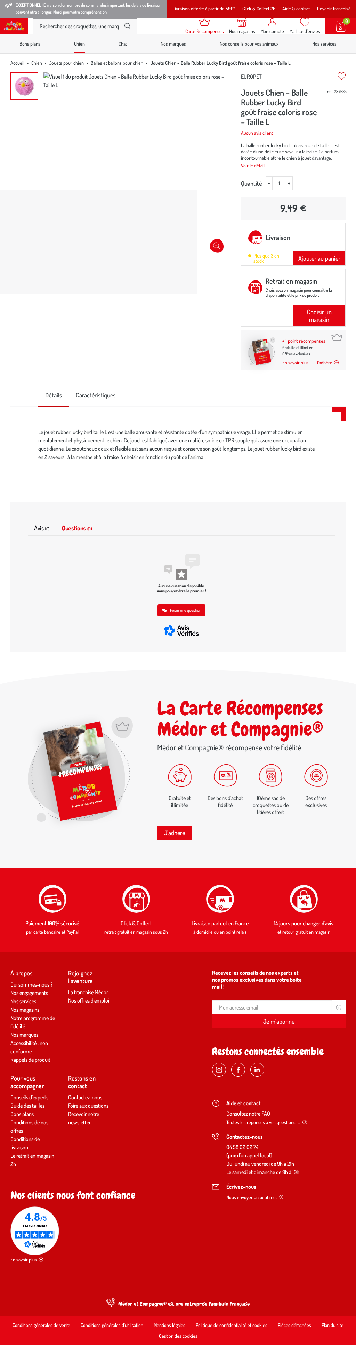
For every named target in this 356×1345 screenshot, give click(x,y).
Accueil (17, 63)
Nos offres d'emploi (88, 1000)
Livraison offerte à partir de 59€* (203, 8)
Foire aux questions (88, 1105)
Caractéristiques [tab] (95, 395)
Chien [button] (79, 44)
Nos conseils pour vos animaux (249, 44)
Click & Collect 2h (258, 8)
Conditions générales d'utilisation (112, 1325)
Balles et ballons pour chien (117, 63)
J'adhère (174, 833)
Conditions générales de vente (41, 1325)
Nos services (324, 44)
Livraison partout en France (220, 923)
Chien (36, 63)
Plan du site (332, 1325)
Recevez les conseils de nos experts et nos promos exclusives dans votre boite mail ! (257, 979)
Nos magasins (24, 1009)
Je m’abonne (278, 1021)
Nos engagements (29, 992)
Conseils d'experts (29, 1097)
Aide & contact (296, 8)
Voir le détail (253, 165)
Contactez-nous (85, 1097)
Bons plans (29, 44)
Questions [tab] (77, 528)
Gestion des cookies (178, 1336)
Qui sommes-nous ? (31, 984)
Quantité (251, 183)
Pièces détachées (294, 1325)
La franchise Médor (88, 992)
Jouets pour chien (66, 63)
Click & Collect (136, 923)
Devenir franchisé (334, 8)
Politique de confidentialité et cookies (231, 1325)
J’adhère (324, 362)
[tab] (53, 395)
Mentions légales (169, 1325)
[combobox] (79, 26)
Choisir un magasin (319, 315)
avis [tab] (41, 528)
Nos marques (173, 44)
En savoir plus (295, 362)
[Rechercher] (127, 26)
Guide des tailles (27, 1105)
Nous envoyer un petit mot (251, 1197)
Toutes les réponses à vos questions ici (263, 1122)
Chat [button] (123, 44)
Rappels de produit (30, 1059)
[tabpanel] (177, 446)
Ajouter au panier (319, 258)
